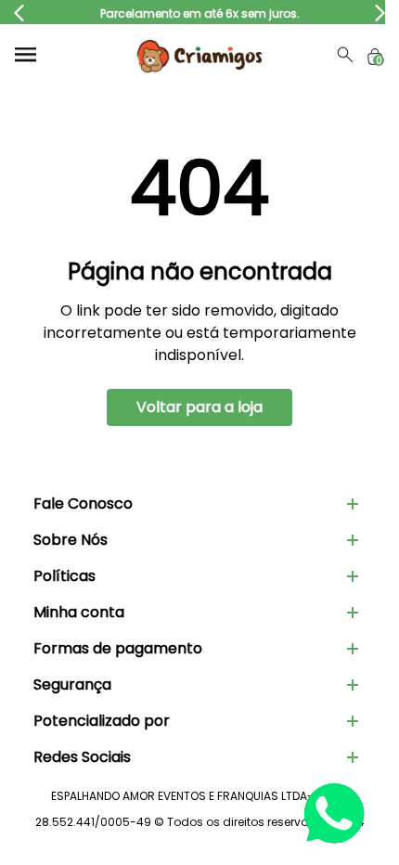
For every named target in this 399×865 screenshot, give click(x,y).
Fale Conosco (83, 503)
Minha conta (78, 612)
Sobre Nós (70, 539)
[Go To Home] (199, 54)
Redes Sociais (82, 757)
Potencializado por (101, 720)
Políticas (64, 576)
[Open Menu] (25, 54)
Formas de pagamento (117, 648)
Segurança (72, 684)
